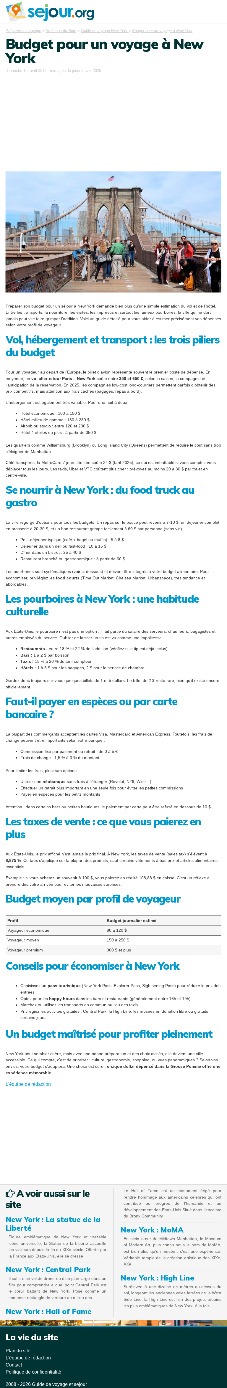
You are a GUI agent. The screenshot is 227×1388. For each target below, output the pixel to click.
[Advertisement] (113, 118)
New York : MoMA (152, 1229)
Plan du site (18, 1350)
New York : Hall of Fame (49, 1311)
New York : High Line (157, 1277)
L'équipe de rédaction (28, 1084)
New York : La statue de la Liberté (53, 1223)
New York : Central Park (48, 1269)
